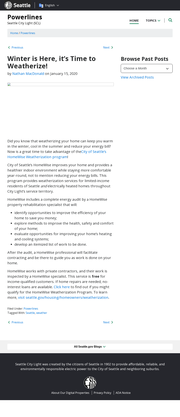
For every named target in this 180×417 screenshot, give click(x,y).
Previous (17, 47)
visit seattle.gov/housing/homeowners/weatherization (63, 297)
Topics (151, 20)
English (50, 5)
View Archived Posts (137, 77)
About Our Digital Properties (70, 393)
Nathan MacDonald (28, 73)
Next (106, 47)
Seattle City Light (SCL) (23, 23)
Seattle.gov (12, 2)
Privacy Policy (102, 393)
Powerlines (24, 17)
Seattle (30, 313)
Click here (62, 287)
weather (41, 313)
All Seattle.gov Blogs (88, 346)
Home (134, 20)
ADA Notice (123, 393)
